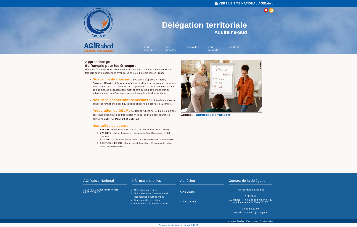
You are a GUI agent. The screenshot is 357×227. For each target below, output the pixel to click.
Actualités (193, 46)
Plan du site (252, 221)
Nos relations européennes (149, 197)
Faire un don (189, 201)
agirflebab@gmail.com (213, 114)
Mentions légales (236, 221)
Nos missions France (145, 190)
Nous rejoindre (213, 48)
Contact (234, 46)
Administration (267, 221)
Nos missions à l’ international (151, 193)
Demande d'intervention (147, 200)
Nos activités (170, 48)
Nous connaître (150, 48)
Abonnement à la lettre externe (151, 203)
